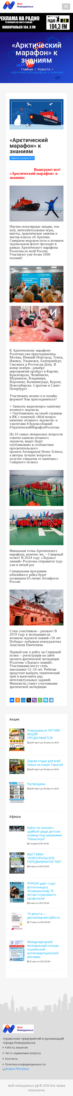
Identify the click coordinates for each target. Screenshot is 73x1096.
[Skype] (45, 700)
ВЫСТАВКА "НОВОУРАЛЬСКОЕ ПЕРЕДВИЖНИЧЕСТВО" (44, 858)
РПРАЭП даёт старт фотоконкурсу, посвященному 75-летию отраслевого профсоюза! (41, 891)
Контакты (11, 1058)
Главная (27, 69)
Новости (43, 69)
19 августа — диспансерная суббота (43, 915)
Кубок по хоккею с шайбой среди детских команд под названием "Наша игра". (44, 833)
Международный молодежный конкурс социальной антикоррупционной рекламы (43, 949)
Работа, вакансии (16, 1047)
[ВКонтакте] (12, 700)
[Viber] (34, 700)
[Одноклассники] (17, 700)
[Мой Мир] (23, 700)
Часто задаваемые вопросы (23, 1053)
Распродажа (36, 784)
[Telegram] (51, 700)
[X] (29, 700)
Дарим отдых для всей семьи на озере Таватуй (45, 763)
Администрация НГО (22, 158)
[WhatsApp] (40, 700)
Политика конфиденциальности (25, 1064)
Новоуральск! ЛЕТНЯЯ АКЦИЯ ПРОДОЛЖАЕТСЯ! (43, 734)
